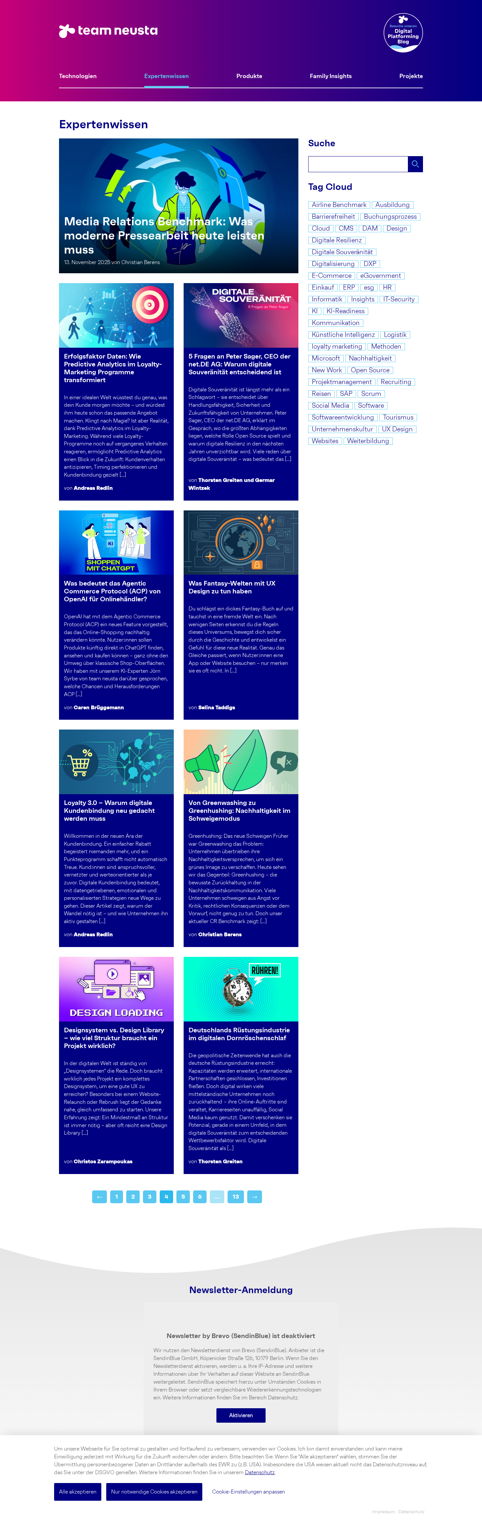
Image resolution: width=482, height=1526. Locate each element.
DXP (370, 264)
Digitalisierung (333, 264)
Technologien (78, 76)
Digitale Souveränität (342, 252)
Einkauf (323, 287)
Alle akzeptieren (77, 1492)
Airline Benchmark (339, 205)
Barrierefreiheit (333, 217)
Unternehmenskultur (342, 429)
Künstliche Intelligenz (343, 335)
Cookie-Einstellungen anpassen (248, 1492)
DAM (370, 228)
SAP (346, 394)
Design (397, 228)
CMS (346, 228)
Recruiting (396, 382)
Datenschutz (260, 1472)
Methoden (386, 346)
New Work (327, 370)
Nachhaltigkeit (370, 358)
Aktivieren (241, 1415)
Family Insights (331, 76)
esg (369, 287)
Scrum (371, 394)
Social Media (330, 405)
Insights (362, 299)
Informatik (327, 299)
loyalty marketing (337, 346)
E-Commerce (331, 276)
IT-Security (399, 299)
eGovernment (380, 276)
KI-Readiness (346, 311)
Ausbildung (392, 205)
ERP (349, 287)
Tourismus (398, 417)
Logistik (395, 335)
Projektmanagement (342, 382)
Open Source (370, 370)
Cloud (321, 228)
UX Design (397, 429)
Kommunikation (336, 323)
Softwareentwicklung (343, 417)
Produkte (249, 76)
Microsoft (326, 358)
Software (371, 405)
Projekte (411, 76)
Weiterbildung (368, 441)
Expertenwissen (166, 76)
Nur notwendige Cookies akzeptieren (154, 1492)
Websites (325, 441)
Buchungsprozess (390, 217)
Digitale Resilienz (337, 240)
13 (235, 1197)
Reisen (321, 394)
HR (387, 287)
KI (315, 311)
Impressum (383, 1512)
